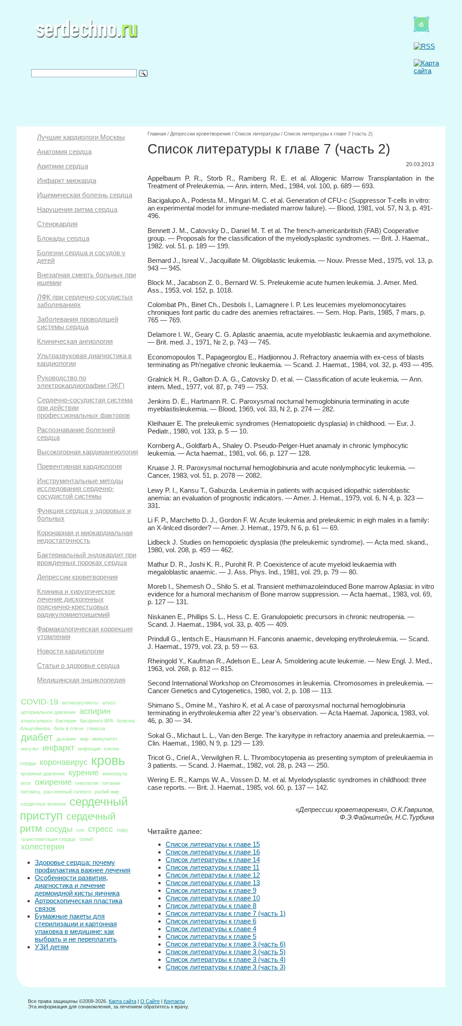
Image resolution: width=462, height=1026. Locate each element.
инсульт (30, 748)
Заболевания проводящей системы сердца (77, 323)
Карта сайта (122, 1001)
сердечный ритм (68, 822)
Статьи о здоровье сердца (78, 665)
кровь (108, 760)
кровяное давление (43, 773)
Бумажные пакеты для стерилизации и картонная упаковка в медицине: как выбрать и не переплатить (76, 927)
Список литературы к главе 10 (213, 898)
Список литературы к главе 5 (211, 936)
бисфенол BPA (96, 720)
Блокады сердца (63, 238)
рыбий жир (107, 791)
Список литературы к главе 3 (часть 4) (226, 959)
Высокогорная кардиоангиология (87, 452)
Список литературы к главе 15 (213, 844)
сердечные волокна (43, 804)
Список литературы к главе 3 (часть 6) (226, 944)
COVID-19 (39, 701)
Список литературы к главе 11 (212, 867)
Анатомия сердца (64, 151)
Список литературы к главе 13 (213, 882)
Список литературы (257, 133)
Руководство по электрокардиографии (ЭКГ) (81, 381)
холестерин (43, 846)
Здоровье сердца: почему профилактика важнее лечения (82, 866)
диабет (37, 737)
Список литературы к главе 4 (211, 929)
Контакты (174, 1001)
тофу (122, 830)
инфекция (89, 748)
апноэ (109, 702)
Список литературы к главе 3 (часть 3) (226, 967)
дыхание (66, 739)
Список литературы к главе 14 (213, 859)
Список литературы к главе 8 (211, 905)
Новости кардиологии (70, 651)
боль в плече (68, 728)
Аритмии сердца (62, 166)
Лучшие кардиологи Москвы (81, 137)
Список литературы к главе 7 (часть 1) (226, 913)
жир (84, 739)
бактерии (65, 720)
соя (80, 830)
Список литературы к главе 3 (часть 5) (226, 952)
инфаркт (58, 747)
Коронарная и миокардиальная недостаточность (85, 536)
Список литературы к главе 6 (211, 921)
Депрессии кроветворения (77, 577)
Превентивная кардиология (79, 466)
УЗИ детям (52, 947)
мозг (26, 783)
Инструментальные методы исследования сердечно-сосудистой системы (80, 488)
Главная (157, 133)
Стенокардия (57, 224)
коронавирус (64, 762)
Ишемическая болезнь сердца (84, 195)
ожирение (53, 782)
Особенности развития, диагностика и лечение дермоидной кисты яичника (77, 885)
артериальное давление (48, 712)
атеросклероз (36, 720)
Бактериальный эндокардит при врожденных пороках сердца (86, 558)
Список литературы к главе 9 (211, 890)
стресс (100, 829)
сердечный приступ (74, 808)
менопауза (114, 773)
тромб (86, 839)
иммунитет (104, 739)
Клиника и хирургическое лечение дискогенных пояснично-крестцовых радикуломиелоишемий (76, 603)
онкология (86, 783)
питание (111, 783)
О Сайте (150, 1001)
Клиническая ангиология (75, 341)
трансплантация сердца (48, 839)
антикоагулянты (80, 702)
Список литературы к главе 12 (213, 875)
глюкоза (96, 728)
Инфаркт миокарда (66, 180)
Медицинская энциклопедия (81, 680)
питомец (30, 791)
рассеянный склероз (67, 791)
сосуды (59, 829)
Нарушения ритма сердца (77, 209)
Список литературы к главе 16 (213, 852)
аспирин (95, 711)
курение (84, 772)
